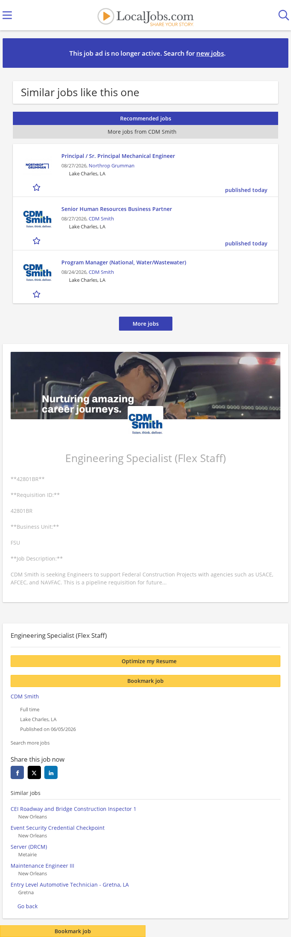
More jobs (146, 323)
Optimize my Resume (149, 661)
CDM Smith (101, 219)
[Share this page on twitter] (34, 772)
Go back (27, 906)
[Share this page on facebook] (17, 772)
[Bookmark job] (37, 187)
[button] (277, 52)
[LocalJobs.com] (145, 15)
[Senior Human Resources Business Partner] (37, 219)
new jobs (210, 53)
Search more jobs (30, 743)
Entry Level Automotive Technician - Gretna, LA (70, 884)
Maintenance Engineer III (42, 865)
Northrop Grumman (112, 165)
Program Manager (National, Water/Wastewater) (123, 262)
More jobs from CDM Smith (142, 131)
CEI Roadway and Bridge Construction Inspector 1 (73, 808)
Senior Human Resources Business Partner (116, 208)
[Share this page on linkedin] (51, 772)
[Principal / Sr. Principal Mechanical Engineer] (37, 166)
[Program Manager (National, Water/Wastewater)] (37, 272)
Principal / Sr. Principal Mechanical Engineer (118, 155)
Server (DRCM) (29, 846)
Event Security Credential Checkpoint (58, 827)
